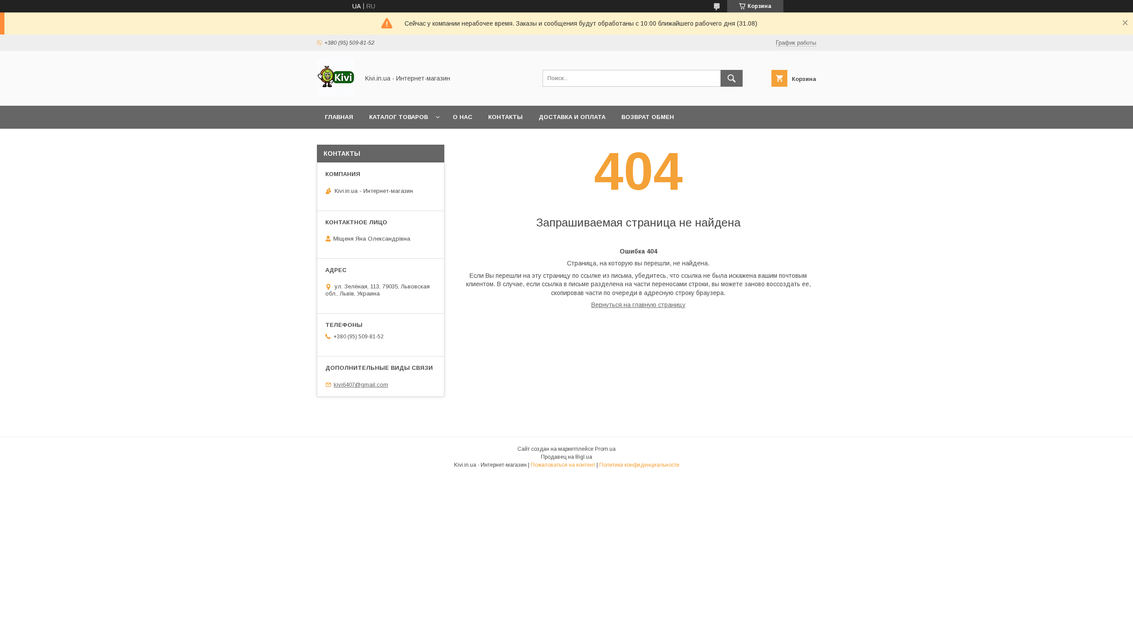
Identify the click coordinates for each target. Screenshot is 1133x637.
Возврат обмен (647, 117)
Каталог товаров (398, 117)
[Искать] (732, 78)
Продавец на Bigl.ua (566, 457)
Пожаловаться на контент (563, 465)
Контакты (505, 117)
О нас (462, 117)
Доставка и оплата (572, 117)
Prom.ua (605, 449)
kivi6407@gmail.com (361, 384)
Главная (339, 117)
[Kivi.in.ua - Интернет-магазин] (336, 94)
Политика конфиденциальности (639, 465)
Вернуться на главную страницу (638, 304)
